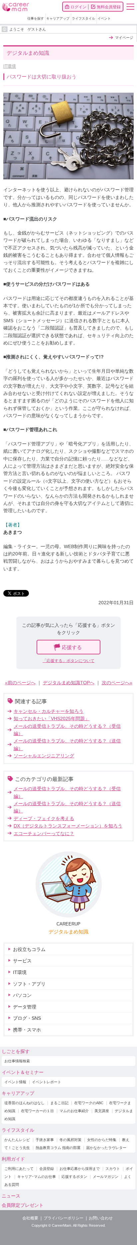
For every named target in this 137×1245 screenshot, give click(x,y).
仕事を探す (35, 18)
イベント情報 (15, 1082)
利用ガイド (13, 1159)
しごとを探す (16, 1051)
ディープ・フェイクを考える (44, 818)
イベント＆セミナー (23, 1072)
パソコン (22, 995)
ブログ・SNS (27, 1018)
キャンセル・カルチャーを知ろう (48, 711)
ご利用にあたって (19, 1169)
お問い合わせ (101, 1218)
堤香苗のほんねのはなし (24, 1103)
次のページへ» (117, 682)
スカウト (112, 1169)
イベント (104, 18)
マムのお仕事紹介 (74, 1111)
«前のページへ (20, 682)
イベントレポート (46, 1082)
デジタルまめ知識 (68, 931)
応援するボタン (74, 1177)
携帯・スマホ (27, 1029)
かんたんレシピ (17, 1140)
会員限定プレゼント (23, 1205)
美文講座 (101, 1111)
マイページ (124, 38)
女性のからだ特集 (101, 1140)
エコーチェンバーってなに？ (44, 833)
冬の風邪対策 (70, 1140)
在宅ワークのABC (88, 1103)
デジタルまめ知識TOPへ (68, 682)
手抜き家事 (45, 1140)
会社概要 (30, 1218)
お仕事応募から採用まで (80, 1169)
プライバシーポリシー (63, 1218)
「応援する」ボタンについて (68, 660)
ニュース (11, 1195)
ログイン (78, 7)
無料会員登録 (109, 7)
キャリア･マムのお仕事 (36, 1177)
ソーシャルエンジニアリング (44, 755)
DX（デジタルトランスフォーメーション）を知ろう (68, 825)
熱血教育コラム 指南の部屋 (58, 1148)
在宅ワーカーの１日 (37, 1111)
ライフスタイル (83, 18)
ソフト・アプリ (29, 984)
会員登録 (46, 1169)
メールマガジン (105, 1177)
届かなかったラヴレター (106, 1148)
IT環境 (9, 66)
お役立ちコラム (29, 949)
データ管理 (24, 1006)
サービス (22, 960)
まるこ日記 (59, 1103)
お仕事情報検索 (17, 1061)
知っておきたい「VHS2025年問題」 (51, 718)
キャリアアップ (57, 18)
